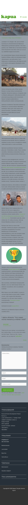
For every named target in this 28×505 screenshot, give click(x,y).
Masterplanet (5, 467)
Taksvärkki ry (5, 427)
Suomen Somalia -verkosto (8, 425)
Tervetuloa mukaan (15, 300)
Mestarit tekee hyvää (13, 269)
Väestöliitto (4, 429)
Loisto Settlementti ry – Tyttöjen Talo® (11, 417)
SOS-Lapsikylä (5, 423)
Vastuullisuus (5, 457)
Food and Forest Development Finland (11, 413)
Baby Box (4, 453)
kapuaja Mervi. (15, 306)
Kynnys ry (4, 415)
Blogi (10, 37)
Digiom (14, 490)
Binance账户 (6, 324)
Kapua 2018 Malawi (16, 37)
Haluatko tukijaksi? (6, 470)
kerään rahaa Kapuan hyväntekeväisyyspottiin (14, 167)
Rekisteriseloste (5, 445)
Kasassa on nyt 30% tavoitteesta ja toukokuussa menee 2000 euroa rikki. (13, 216)
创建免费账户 (19, 336)
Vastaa (24, 340)
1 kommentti (5, 37)
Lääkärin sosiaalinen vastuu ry (9, 419)
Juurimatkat (4, 449)
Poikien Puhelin (5, 421)
